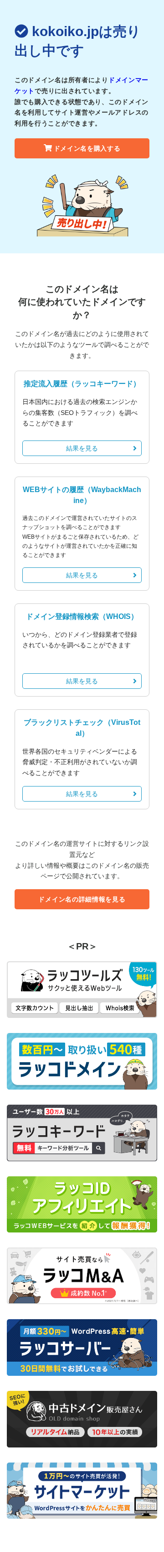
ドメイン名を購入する (87, 148)
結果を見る (82, 448)
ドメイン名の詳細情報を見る (81, 899)
